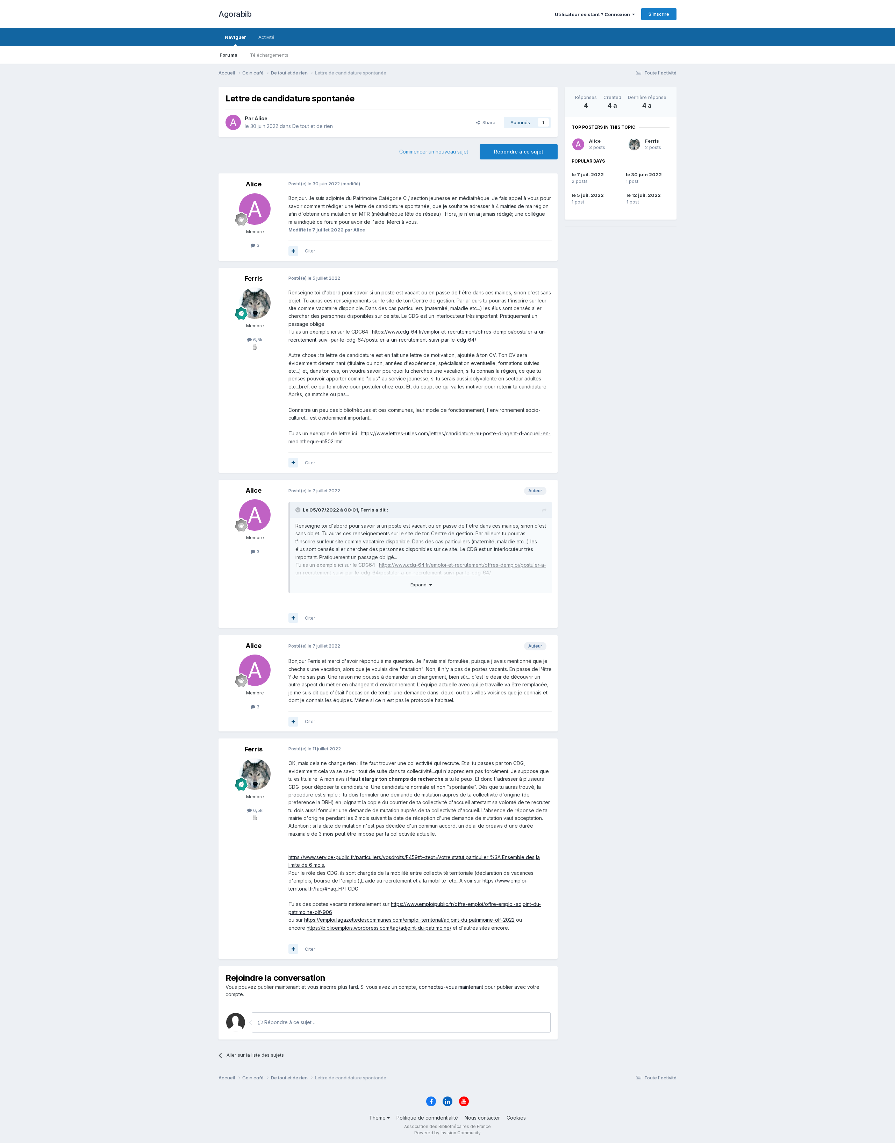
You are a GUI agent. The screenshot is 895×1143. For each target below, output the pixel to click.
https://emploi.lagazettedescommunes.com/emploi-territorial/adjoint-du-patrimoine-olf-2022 (409, 920)
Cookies (516, 1118)
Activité (266, 37)
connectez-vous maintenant (451, 987)
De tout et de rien (312, 126)
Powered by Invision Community (447, 1132)
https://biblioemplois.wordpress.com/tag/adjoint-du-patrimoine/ (379, 928)
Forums (228, 55)
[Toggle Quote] (298, 510)
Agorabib (235, 14)
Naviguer (235, 37)
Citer (310, 250)
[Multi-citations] (293, 251)
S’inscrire (659, 14)
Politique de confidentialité (427, 1118)
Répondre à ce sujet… (289, 1022)
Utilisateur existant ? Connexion (593, 14)
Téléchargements (269, 55)
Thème (378, 1118)
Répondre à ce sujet (518, 152)
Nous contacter (482, 1118)
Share (487, 122)
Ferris (652, 141)
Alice (595, 141)
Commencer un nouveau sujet (433, 152)
